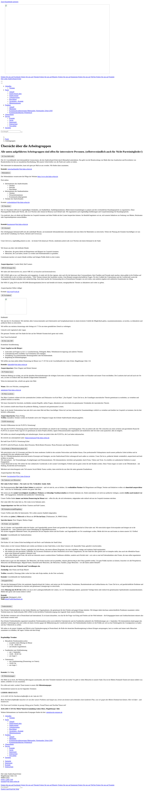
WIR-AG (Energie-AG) (8, 268)
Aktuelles (8, 86)
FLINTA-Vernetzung (8, 421)
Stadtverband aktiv (15, 94)
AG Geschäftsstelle (8, 156)
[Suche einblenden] (2, 81)
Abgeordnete (9, 114)
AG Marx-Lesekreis (7, 394)
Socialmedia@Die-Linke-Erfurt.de (18, 476)
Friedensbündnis (7, 606)
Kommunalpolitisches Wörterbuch (20, 113)
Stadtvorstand (13, 95)
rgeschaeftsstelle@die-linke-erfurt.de (20, 169)
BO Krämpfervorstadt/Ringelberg (12, 509)
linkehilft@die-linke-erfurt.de (17, 364)
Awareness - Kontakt (16, 101)
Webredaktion (6, 173)
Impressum (13, 122)
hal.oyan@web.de (13, 291)
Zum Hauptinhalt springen (9, 2)
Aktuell (11, 92)
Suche (11, 120)
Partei (7, 90)
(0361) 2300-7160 (7, 779)
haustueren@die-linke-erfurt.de (17, 224)
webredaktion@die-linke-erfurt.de (18, 202)
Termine (12, 88)
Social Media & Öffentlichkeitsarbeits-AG (14, 449)
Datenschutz (13, 124)
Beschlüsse (13, 99)
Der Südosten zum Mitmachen (11, 480)
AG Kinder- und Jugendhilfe (10, 524)
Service (7, 116)
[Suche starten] (21, 787)
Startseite (8, 761)
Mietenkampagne (15, 103)
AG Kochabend (6, 295)
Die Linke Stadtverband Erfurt (11, 79)
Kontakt (12, 118)
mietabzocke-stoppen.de (54, 712)
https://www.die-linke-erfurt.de (47, 176)
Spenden (8, 128)
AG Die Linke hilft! (7, 341)
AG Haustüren (6, 206)
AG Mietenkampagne (8, 676)
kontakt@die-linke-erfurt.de (10, 781)
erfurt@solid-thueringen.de (14, 599)
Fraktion (8, 105)
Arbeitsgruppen (14, 97)
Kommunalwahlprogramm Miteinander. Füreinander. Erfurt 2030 (30, 111)
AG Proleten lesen (7, 372)
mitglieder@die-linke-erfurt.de (11, 390)
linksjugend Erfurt (7, 580)
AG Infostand (6, 228)
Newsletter (12, 126)
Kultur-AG (5, 538)
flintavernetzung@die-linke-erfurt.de (37, 438)
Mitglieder (12, 109)
